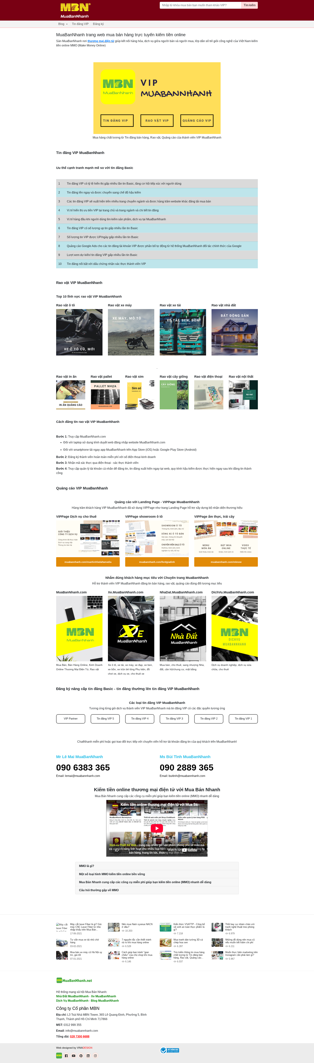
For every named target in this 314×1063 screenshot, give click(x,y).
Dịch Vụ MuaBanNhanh (72, 1000)
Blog (61, 23)
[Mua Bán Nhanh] (79, 628)
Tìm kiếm (249, 5)
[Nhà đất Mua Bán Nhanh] (183, 628)
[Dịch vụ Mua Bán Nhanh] (235, 628)
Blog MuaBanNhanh (105, 1000)
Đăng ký (98, 23)
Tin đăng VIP (80, 23)
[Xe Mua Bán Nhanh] (131, 628)
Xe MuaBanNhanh (103, 996)
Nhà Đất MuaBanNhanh (72, 996)
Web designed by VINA (74, 1047)
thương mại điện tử (101, 41)
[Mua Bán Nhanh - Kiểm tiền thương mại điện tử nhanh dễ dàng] (74, 980)
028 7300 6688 (79, 1036)
